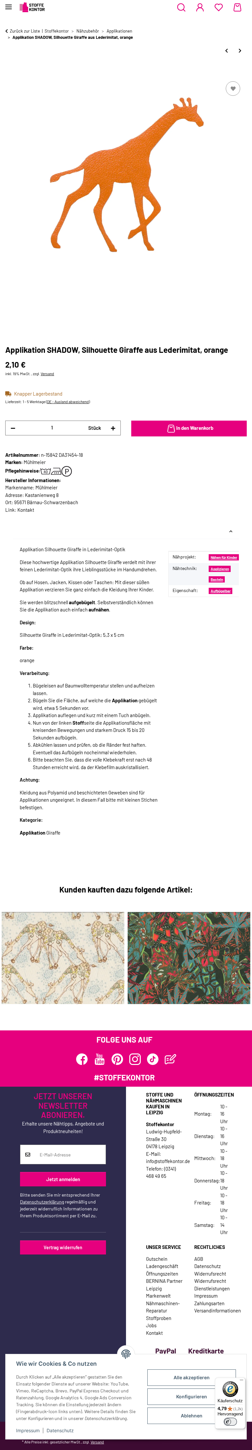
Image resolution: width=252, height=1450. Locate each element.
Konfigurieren (191, 1396)
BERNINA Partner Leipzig (164, 1284)
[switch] (230, 1422)
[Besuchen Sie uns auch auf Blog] (170, 1059)
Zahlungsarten (209, 1303)
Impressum (28, 1430)
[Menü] (241, 1381)
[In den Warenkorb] (10, 72)
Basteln (217, 579)
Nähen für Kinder (224, 557)
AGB (198, 1259)
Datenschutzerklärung (42, 1201)
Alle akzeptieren (192, 1377)
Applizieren (220, 569)
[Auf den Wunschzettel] (233, 88)
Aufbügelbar (221, 591)
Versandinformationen (217, 1310)
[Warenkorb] (237, 7)
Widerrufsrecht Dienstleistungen (212, 1284)
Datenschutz (60, 1430)
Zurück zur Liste (25, 31)
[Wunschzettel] (218, 7)
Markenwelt (158, 1296)
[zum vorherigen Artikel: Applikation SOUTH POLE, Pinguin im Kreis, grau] (226, 50)
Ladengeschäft (162, 1266)
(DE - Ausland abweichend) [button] (68, 401)
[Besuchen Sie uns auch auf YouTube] (99, 1059)
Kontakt (25, 510)
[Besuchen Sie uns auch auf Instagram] (135, 1059)
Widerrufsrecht (210, 1274)
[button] (181, 7)
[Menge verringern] (13, 428)
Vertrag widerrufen (63, 1247)
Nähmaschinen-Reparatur (163, 1307)
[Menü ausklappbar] (8, 4)
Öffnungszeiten (162, 1274)
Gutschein (156, 1259)
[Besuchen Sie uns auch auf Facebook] (82, 1059)
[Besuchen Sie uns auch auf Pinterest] (117, 1059)
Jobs (151, 1325)
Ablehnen (191, 1415)
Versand (47, 373)
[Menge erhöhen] (113, 428)
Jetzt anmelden (63, 1179)
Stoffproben (158, 1318)
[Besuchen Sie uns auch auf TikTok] (152, 1059)
